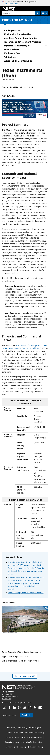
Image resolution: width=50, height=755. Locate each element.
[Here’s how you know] (25, 3)
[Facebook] (9, 707)
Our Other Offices (27, 703)
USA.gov (33, 747)
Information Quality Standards (32, 742)
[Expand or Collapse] (46, 34)
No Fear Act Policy (12, 737)
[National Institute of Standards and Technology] (18, 687)
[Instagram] (19, 707)
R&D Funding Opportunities (17, 34)
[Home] (9, 9)
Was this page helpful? (25, 676)
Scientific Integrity (12, 742)
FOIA (23, 737)
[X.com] (4, 707)
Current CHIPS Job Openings (18, 60)
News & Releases (12, 49)
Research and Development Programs (22, 41)
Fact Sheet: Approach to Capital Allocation (25, 592)
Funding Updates (12, 30)
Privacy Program (35, 728)
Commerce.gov (11, 747)
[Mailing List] (40, 707)
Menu (44, 13)
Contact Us (16, 703)
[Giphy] (30, 707)
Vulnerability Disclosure (33, 732)
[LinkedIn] (14, 707)
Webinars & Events (13, 53)
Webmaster (6, 703)
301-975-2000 (6, 699)
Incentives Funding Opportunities (20, 38)
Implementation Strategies (17, 45)
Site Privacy (11, 728)
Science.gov (23, 747)
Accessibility (22, 728)
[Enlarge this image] (25, 619)
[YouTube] (24, 707)
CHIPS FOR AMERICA (17, 20)
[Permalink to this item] (16, 95)
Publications (10, 57)
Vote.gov (41, 747)
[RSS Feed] (35, 707)
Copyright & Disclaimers (14, 732)
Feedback (26, 715)
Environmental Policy (34, 737)
